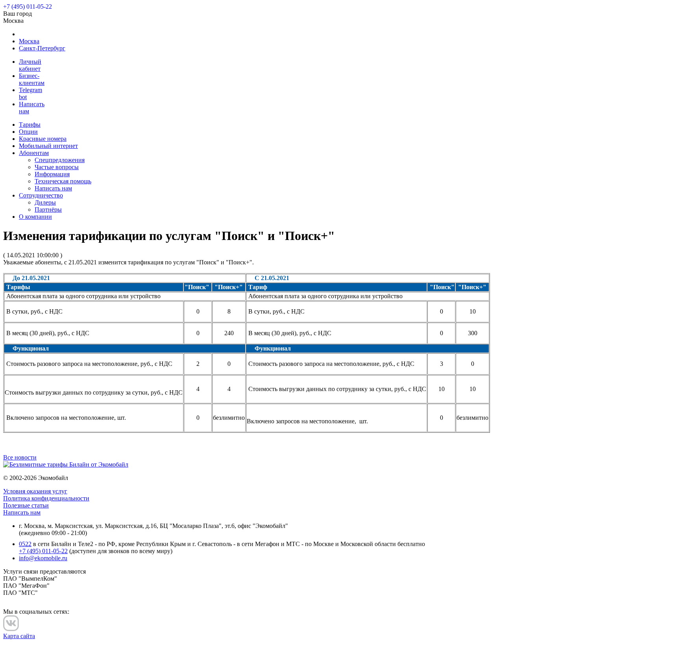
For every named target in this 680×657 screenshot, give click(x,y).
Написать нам (53, 188)
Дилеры (45, 202)
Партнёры (48, 209)
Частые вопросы (57, 167)
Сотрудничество (41, 195)
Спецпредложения (60, 160)
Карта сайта (19, 636)
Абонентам (34, 152)
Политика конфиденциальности (46, 498)
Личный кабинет (30, 65)
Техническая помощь (63, 181)
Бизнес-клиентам (31, 79)
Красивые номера (43, 138)
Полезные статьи (26, 505)
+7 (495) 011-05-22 (43, 551)
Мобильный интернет (48, 145)
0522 (25, 544)
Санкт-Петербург (42, 48)
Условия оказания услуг (35, 491)
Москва (29, 41)
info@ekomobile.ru (43, 558)
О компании (35, 216)
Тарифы (30, 124)
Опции (28, 131)
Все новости (20, 457)
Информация (52, 174)
